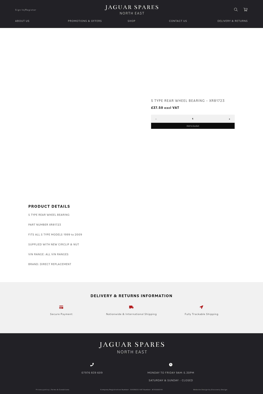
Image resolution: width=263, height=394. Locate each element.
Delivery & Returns (233, 21)
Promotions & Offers (85, 21)
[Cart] (246, 10)
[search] (238, 10)
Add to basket (193, 125)
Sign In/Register (25, 9)
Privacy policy (42, 390)
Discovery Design (219, 390)
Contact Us (178, 21)
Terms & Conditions (60, 390)
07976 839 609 (92, 372)
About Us (22, 21)
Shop (131, 21)
